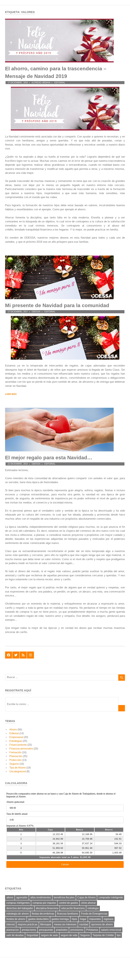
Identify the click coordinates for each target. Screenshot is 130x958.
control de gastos (68, 902)
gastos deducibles (38, 919)
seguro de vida (69, 935)
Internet (10, 924)
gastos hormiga (60, 919)
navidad (83, 924)
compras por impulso (44, 902)
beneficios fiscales (64, 897)
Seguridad (32, 935)
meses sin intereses (65, 924)
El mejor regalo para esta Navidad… (48, 457)
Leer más (10, 394)
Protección (15, 760)
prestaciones (29, 929)
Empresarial (16, 737)
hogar (83, 919)
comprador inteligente (110, 897)
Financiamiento (18, 744)
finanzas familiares (67, 913)
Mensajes (45, 924)
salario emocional (111, 929)
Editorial (59, 82)
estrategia (93, 908)
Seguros (14, 763)
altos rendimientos (40, 897)
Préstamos (92, 929)
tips (119, 935)
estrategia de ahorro (17, 913)
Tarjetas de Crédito (103, 935)
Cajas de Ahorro (86, 897)
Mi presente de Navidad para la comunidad (57, 305)
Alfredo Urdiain (41, 82)
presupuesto (46, 929)
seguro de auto (49, 935)
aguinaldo (21, 897)
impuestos (95, 919)
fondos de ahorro (15, 919)
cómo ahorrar (88, 902)
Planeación (15, 756)
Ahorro (13, 729)
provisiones (76, 929)
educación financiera (73, 908)
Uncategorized (17, 771)
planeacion (12, 929)
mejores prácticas (27, 924)
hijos (74, 919)
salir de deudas (15, 935)
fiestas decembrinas (43, 913)
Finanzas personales (21, 748)
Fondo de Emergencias (94, 913)
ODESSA (36, 311)
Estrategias (15, 741)
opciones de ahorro (102, 924)
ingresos (108, 919)
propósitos (62, 929)
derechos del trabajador (19, 908)
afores (9, 897)
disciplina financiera (47, 908)
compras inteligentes (18, 902)
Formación (15, 752)
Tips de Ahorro (17, 767)
